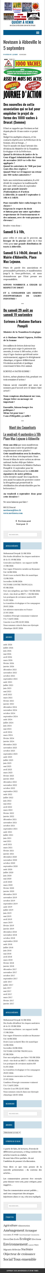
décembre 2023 (10, 744)
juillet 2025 (8, 685)
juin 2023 (7, 763)
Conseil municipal (24, 1235)
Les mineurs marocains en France (17, 609)
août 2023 (7, 757)
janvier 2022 (8, 816)
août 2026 (7, 644)
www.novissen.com (13, 513)
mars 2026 (7, 660)
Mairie (36, 1245)
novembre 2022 (10, 785)
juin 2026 (7, 650)
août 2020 (7, 869)
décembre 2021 (10, 819)
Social (8, 1259)
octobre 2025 (9, 675)
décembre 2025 (10, 669)
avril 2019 (7, 919)
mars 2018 (7, 960)
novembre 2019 (10, 897)
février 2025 (8, 700)
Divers (6, 1239)
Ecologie (25, 1239)
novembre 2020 (10, 860)
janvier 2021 (8, 853)
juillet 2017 (8, 985)
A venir (15, 1234)
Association (7, 1235)
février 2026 (8, 663)
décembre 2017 (10, 969)
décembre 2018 (10, 931)
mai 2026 (7, 654)
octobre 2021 (9, 825)
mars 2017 (7, 997)
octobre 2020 (9, 863)
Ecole (16, 1239)
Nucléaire (27, 1249)
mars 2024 (7, 735)
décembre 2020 (10, 856)
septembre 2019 (10, 903)
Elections (36, 1239)
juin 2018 (7, 950)
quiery (15, 54)
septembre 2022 (10, 791)
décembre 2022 (10, 782)
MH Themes (35, 1271)
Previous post (24, 521)
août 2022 (7, 794)
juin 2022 (7, 800)
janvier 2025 (8, 703)
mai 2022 (7, 803)
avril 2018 (7, 956)
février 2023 (8, 775)
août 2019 (7, 906)
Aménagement (13, 1230)
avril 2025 (7, 694)
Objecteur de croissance (19, 1254)
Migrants (7, 1249)
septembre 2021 (10, 828)
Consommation (35, 1235)
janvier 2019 (8, 928)
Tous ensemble (24, 1259)
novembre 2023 (10, 747)
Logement (31, 1245)
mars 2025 (7, 697)
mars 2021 (7, 847)
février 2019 (8, 925)
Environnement (15, 1244)
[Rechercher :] (22, 534)
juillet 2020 (8, 872)
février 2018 (8, 963)
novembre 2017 (10, 972)
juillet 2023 (8, 760)
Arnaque (31, 1230)
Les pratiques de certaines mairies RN (19, 597)
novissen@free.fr (12, 510)
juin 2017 (7, 988)
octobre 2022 (9, 788)
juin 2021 (7, 838)
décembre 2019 (10, 894)
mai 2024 (7, 728)
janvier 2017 (8, 1003)
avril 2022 (7, 807)
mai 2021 (7, 841)
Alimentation (24, 1225)
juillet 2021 (8, 835)
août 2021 (7, 832)
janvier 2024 (8, 741)
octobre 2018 (9, 938)
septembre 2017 (10, 978)
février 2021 (8, 850)
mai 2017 (7, 991)
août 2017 (7, 981)
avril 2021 (7, 844)
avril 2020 (7, 881)
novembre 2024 (10, 710)
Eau (11, 1239)
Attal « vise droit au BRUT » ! (15, 594)
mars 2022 (7, 810)
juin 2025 (7, 688)
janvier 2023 (8, 778)
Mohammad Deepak (11, 553)
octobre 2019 (9, 900)
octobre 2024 (9, 713)
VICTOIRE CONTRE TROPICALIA (18, 584)
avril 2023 (7, 769)
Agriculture (10, 1225)
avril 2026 (7, 657)
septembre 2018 (10, 941)
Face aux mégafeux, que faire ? (16, 590)
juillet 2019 (8, 910)
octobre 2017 (9, 975)
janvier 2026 (8, 666)
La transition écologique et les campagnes (21, 603)
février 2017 (8, 1000)
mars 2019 (7, 922)
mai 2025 (7, 691)
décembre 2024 (10, 707)
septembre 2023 (10, 754)
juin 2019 (7, 913)
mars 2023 (7, 772)
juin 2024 (7, 725)
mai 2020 (7, 878)
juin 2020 (7, 875)
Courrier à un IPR (10, 622)
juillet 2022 (8, 797)
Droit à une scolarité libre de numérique (20, 575)
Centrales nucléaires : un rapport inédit (20, 562)
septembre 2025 (10, 678)
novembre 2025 (10, 672)
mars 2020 (7, 885)
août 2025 (7, 682)
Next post (20, 524)
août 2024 (7, 719)
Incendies (7, 581)
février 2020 (8, 888)
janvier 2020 (8, 891)
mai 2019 (7, 916)
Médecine (16, 1249)
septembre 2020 (10, 866)
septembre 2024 (10, 716)
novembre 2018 (10, 935)
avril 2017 (7, 994)
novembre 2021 (10, 822)
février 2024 (8, 738)
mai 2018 (7, 953)
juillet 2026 (8, 647)
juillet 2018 (8, 947)
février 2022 (8, 813)
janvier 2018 (8, 966)
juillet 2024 (8, 722)
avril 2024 (7, 732)
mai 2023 (7, 766)
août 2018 (7, 944)
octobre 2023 (9, 750)
